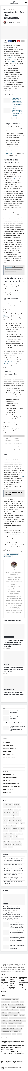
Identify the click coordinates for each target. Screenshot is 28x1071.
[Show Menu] (2, 2)
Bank (14, 807)
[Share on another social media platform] (23, 41)
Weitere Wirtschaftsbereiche (11, 786)
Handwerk (6, 766)
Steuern (5, 836)
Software (12, 833)
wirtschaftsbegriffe (14, 554)
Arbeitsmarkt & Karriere (10, 748)
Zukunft (10, 847)
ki (13, 820)
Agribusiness (6, 742)
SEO (20, 831)
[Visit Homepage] (14, 2)
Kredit (5, 823)
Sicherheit (6, 833)
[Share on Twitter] (14, 41)
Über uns (9, 1062)
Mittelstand (13, 825)
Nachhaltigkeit (7, 828)
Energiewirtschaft (8, 754)
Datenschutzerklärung (18, 1061)
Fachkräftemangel (16, 817)
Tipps (10, 836)
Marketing (6, 825)
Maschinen (9, 57)
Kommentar (18, 820)
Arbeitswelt (17, 804)
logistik (22, 823)
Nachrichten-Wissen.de (18, 971)
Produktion (9, 153)
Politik (22, 828)
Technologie (6, 780)
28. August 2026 (12, 910)
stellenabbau (19, 833)
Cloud (5, 809)
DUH (17, 812)
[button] (3, 1068)
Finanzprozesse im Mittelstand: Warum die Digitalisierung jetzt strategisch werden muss (17, 932)
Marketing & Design (8, 774)
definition (10, 809)
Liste (2, 1064)
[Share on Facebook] (10, 41)
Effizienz (6, 316)
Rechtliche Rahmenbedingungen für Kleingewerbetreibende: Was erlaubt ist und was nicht (13, 669)
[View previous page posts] (12, 118)
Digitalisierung (7, 812)
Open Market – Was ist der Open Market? (13, 722)
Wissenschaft (7, 792)
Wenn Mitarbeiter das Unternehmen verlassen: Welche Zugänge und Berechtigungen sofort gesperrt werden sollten (17, 101)
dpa (13, 812)
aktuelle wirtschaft (8, 804)
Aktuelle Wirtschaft (9, 745)
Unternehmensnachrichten (11, 783)
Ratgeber (6, 831)
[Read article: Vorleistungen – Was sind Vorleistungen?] (6, 712)
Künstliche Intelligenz (13, 823)
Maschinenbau (8, 364)
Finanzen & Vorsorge (9, 757)
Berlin (18, 807)
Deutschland (17, 809)
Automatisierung (7, 807)
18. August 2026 (15, 106)
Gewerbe (15, 178)
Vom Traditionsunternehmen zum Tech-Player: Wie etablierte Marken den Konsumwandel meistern (14, 860)
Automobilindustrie (9, 362)
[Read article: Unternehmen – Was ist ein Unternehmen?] (6, 718)
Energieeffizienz (15, 815)
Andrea (11, 22)
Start (5, 9)
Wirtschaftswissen (10, 9)
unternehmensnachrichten (18, 839)
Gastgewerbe (7, 760)
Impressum (8, 1061)
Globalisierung (15, 535)
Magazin (7, 664)
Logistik (5, 769)
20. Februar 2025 (7, 696)
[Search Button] (26, 2)
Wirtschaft (21, 476)
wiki (8, 554)
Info (10, 820)
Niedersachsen (15, 828)
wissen (5, 847)
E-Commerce (6, 815)
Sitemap (3, 1062)
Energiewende (7, 817)
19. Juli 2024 (17, 22)
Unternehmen (11, 61)
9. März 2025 (14, 115)
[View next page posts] (15, 118)
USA (4, 841)
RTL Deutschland (13, 831)
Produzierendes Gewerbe (10, 777)
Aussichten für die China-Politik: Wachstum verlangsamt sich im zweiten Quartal (17, 947)
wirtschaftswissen (8, 556)
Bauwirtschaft (7, 751)
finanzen (5, 820)
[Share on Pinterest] (18, 41)
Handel (5, 763)
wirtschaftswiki (7, 844)
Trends (15, 836)
